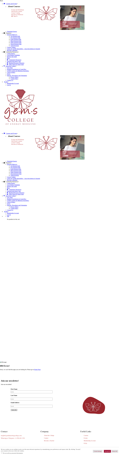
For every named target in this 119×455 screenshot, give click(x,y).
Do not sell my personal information (13, 453)
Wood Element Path (15, 44)
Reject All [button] (114, 451)
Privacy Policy (14, 77)
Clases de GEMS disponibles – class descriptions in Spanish (23, 49)
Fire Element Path (15, 38)
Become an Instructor (17, 14)
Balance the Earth (12, 56)
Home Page (37, 369)
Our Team (10, 67)
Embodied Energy (12, 31)
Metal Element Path (15, 41)
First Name (14, 389)
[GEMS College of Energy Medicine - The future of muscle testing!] (20, 130)
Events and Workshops (17, 10)
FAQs (8, 74)
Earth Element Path (15, 39)
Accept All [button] (107, 451)
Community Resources (15, 60)
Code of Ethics (11, 72)
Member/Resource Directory (16, 63)
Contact (46, 438)
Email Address (15, 402)
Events (85, 438)
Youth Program (14, 45)
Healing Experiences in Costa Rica (16, 69)
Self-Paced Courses (16, 11)
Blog (8, 58)
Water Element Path (15, 42)
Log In (9, 85)
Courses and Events (11, 3)
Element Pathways (12, 34)
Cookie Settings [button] (97, 451)
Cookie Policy (14, 78)
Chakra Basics (11, 53)
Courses (86, 435)
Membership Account (13, 83)
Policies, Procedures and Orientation (17, 75)
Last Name (14, 395)
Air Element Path (15, 36)
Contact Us (10, 80)
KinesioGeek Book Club (14, 61)
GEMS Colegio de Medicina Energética (18, 71)
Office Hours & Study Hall (16, 64)
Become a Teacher (49, 440)
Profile (6, 82)
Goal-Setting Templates (13, 55)
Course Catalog (15, 13)
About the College (10, 66)
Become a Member (12, 50)
